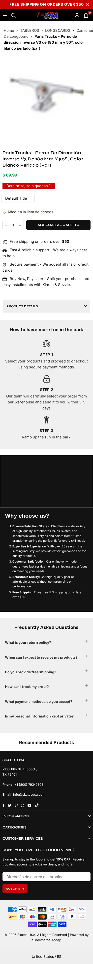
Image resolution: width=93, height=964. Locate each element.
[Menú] (4, 15)
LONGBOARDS (57, 30)
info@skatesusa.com (29, 794)
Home (9, 30)
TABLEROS (29, 30)
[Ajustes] (77, 15)
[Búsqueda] (13, 15)
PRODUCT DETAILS (22, 306)
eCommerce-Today (46, 940)
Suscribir (15, 888)
